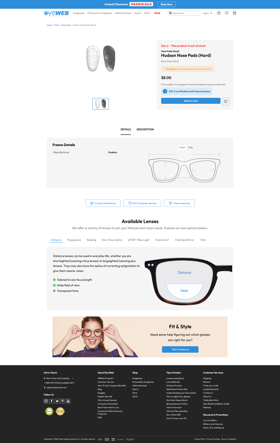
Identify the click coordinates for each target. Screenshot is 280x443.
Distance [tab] (56, 240)
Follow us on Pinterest (62, 401)
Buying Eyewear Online (177, 403)
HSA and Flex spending (176, 411)
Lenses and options (175, 378)
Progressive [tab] (74, 240)
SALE (157, 13)
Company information (108, 403)
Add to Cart (191, 100)
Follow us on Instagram (46, 401)
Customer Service (106, 382)
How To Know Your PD (176, 418)
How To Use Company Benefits (112, 385)
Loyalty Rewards (210, 389)
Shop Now (167, 4)
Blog (100, 389)
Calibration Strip (210, 400)
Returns (206, 382)
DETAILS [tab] (126, 129)
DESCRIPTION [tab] (145, 129)
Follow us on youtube (68, 401)
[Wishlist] (227, 13)
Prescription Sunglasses (100, 13)
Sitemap (207, 407)
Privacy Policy (199, 439)
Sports (137, 13)
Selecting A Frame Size (176, 389)
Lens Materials (173, 382)
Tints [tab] (203, 240)
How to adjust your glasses (178, 396)
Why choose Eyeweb (107, 400)
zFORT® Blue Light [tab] (138, 240)
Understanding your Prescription (181, 393)
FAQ (100, 417)
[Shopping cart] (234, 13)
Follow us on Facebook (51, 401)
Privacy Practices (213, 439)
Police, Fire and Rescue (213, 427)
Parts (147, 13)
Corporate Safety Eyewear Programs (110, 412)
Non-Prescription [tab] (112, 240)
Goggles (101, 393)
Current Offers (210, 420)
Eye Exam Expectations (177, 400)
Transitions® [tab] (162, 240)
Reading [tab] (91, 240)
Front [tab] (182, 147)
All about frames (174, 385)
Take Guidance (180, 349)
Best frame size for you (108, 407)
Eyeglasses (79, 13)
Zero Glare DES (173, 414)
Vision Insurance (173, 407)
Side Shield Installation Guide (216, 403)
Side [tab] (190, 147)
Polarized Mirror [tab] (184, 240)
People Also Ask (105, 396)
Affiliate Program (105, 378)
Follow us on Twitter (57, 401)
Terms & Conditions (228, 439)
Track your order (211, 385)
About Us (207, 396)
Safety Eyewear (123, 13)
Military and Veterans (213, 424)
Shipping (207, 378)
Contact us (208, 393)
